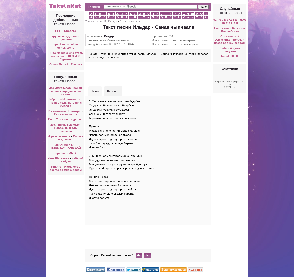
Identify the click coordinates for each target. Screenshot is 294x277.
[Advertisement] (148, 73)
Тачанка (76, 64)
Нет (147, 255)
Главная (94, 6)
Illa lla (235, 56)
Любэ (223, 48)
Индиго (56, 166)
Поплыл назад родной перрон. (229, 41)
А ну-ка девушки (232, 49)
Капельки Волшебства (233, 29)
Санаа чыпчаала (130, 21)
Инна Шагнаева (58, 158)
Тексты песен (93, 21)
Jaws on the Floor (233, 21)
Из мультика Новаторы (64, 111)
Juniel (224, 56)
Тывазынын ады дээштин (65, 129)
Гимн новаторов (65, 114)
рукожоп (66, 39)
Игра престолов (59, 136)
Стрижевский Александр (227, 38)
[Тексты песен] (66, 7)
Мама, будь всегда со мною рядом (66, 168)
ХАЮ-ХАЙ (74, 147)
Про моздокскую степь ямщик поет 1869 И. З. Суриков (66, 56)
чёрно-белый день (69, 46)
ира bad (61, 153)
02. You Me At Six (225, 19)
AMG (72, 153)
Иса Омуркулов (60, 87)
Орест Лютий (58, 64)
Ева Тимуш (222, 28)
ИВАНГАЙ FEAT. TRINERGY (63, 146)
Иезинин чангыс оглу (65, 124)
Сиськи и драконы (71, 138)
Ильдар (112, 21)
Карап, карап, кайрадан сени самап (67, 91)
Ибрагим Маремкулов (64, 99)
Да (139, 255)
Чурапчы (77, 119)
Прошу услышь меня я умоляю (66, 104)
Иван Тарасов (58, 119)
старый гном (60, 44)
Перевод (113, 91)
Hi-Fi (58, 30)
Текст (95, 91)
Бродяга (70, 30)
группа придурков (65, 36)
